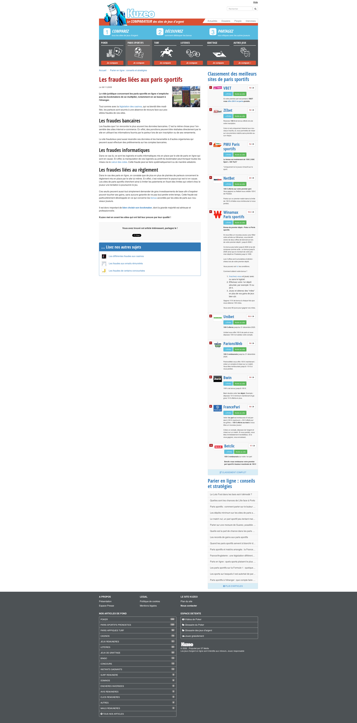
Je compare (112, 62)
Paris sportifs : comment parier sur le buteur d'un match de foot (234, 506)
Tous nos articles (113, 713)
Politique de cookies (150, 601)
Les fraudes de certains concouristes (127, 270)
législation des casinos (130, 106)
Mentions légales (148, 605)
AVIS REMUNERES (110, 691)
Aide (255, 2)
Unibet (228, 316)
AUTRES (105, 702)
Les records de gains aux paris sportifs (229, 537)
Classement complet (234, 472)
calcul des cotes (119, 162)
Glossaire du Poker (194, 624)
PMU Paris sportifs (231, 146)
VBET (227, 88)
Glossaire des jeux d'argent (198, 630)
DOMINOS (105, 680)
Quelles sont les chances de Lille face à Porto (232, 500)
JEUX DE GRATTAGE (110, 652)
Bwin (227, 377)
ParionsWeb (232, 343)
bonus (154, 197)
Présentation (105, 601)
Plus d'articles (234, 585)
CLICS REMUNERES (110, 697)
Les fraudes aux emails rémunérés (126, 263)
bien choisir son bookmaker (137, 207)
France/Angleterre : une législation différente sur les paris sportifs (234, 555)
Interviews (251, 20)
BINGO (104, 658)
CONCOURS (106, 663)
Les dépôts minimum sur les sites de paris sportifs (234, 512)
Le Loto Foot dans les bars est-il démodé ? (231, 494)
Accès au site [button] (240, 94)
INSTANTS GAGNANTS (111, 669)
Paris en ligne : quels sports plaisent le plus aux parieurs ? (234, 561)
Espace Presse (106, 605)
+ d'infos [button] (228, 94)
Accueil (102, 70)
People (238, 20)
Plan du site (186, 601)
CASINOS (105, 635)
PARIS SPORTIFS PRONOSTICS (116, 624)
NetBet (229, 178)
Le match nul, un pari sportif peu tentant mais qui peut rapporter (234, 518)
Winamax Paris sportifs (233, 214)
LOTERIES (105, 647)
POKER (104, 619)
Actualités (212, 20)
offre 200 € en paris (235, 101)
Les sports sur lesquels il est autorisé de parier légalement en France (234, 573)
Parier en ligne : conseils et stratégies (128, 70)
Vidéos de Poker (193, 619)
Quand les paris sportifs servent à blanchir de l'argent (234, 543)
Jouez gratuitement (194, 635)
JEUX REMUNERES (110, 641)
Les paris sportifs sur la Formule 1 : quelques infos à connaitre (234, 567)
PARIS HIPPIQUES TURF (112, 630)
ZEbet (227, 110)
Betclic (229, 446)
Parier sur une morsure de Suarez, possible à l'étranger (234, 524)
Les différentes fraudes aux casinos (126, 256)
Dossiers (225, 20)
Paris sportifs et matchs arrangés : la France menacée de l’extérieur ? (234, 549)
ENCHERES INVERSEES (112, 685)
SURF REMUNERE (109, 674)
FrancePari (231, 407)
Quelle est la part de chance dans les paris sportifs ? (234, 531)
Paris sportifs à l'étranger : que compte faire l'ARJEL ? (234, 580)
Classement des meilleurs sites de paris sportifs (232, 76)
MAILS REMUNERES (110, 708)
